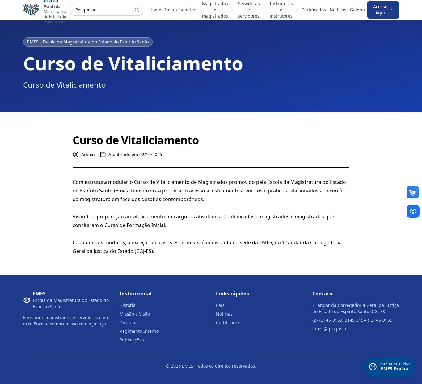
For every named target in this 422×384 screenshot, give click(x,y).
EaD (220, 305)
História (128, 305)
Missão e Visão (135, 314)
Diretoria (129, 322)
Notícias (338, 10)
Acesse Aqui (380, 10)
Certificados (314, 10)
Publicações (132, 340)
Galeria (357, 10)
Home (155, 10)
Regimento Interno (139, 331)
